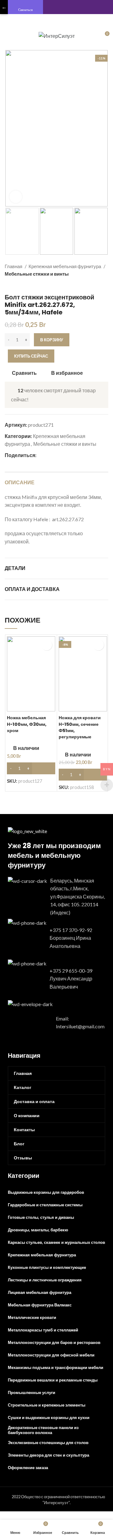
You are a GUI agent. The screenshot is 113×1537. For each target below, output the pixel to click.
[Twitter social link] (48, 455)
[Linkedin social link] (63, 455)
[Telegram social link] (70, 455)
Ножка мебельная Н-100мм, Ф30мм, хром (26, 724)
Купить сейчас (31, 356)
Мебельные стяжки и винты (37, 274)
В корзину (51, 339)
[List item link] (56, 897)
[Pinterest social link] (56, 455)
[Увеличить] (15, 197)
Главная (14, 266)
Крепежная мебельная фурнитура (65, 266)
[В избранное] (46, 644)
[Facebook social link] (41, 455)
